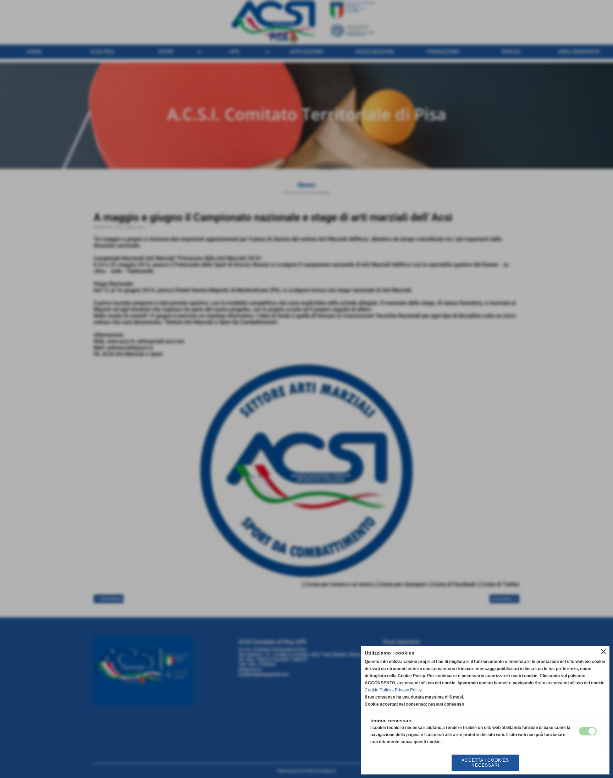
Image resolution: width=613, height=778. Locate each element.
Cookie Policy (378, 690)
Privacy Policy (408, 690)
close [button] (603, 651)
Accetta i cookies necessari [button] (485, 763)
